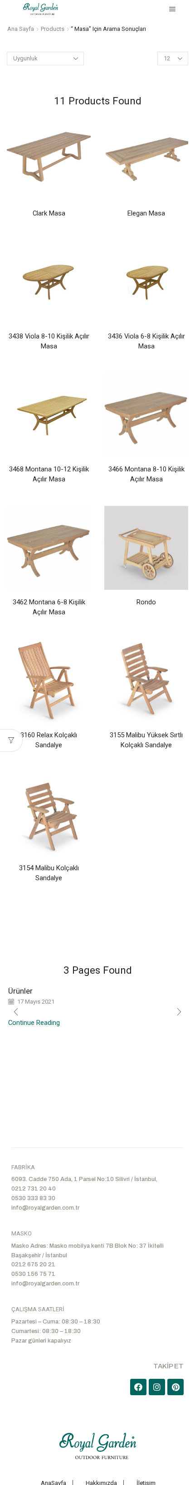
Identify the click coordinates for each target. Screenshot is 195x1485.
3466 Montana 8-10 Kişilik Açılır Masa (146, 474)
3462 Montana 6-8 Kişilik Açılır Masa (49, 607)
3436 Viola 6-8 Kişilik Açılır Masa (146, 341)
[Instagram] (157, 1387)
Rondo (146, 602)
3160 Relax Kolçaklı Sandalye (48, 740)
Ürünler (20, 990)
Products (52, 28)
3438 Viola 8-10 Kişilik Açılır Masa (49, 341)
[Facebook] (138, 1387)
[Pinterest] (175, 1387)
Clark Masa (49, 213)
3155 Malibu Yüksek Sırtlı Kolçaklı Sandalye (146, 740)
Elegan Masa (146, 213)
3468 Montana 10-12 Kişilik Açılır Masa (49, 474)
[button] (179, 1012)
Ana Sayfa (20, 28)
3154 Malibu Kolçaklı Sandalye (49, 873)
